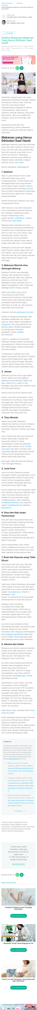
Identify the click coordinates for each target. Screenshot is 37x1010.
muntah (28, 446)
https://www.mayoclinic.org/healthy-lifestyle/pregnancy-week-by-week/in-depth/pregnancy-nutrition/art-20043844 (20, 786)
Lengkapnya (18, 811)
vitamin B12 (10, 383)
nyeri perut (6, 449)
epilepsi (20, 332)
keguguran (5, 324)
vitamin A (20, 383)
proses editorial (14, 759)
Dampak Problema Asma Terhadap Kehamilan (18, 908)
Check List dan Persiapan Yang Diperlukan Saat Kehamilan (18, 980)
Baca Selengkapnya (18, 916)
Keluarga (20, 3)
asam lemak (17, 221)
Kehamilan (4, 5)
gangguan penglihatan (14, 634)
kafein (21, 162)
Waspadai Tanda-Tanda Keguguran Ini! (18, 943)
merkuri (29, 186)
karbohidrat (20, 218)
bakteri (12, 288)
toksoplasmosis (13, 592)
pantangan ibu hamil (25, 312)
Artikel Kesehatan (7, 3)
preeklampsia (13, 505)
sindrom (26, 665)
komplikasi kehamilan (10, 503)
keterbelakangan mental (22, 676)
